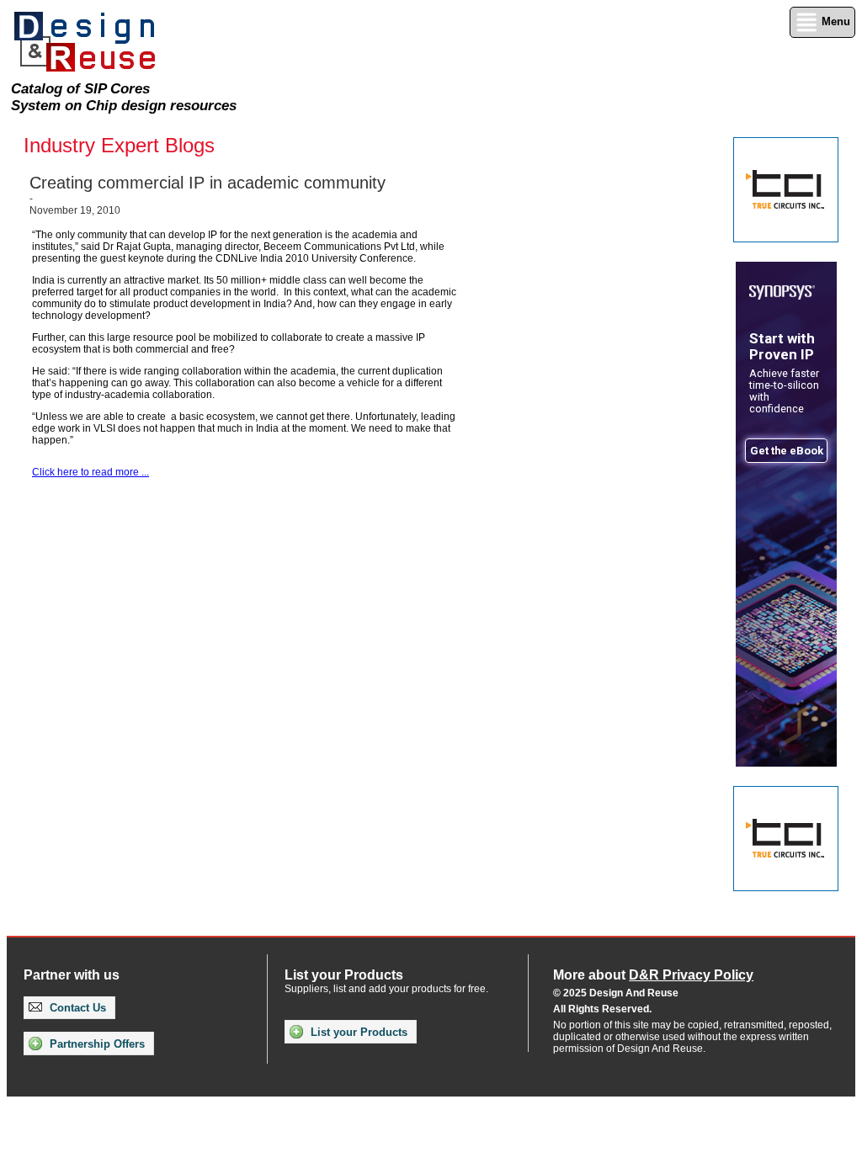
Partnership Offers (95, 1044)
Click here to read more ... (90, 472)
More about (653, 975)
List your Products (357, 1032)
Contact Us (76, 1007)
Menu (834, 21)
